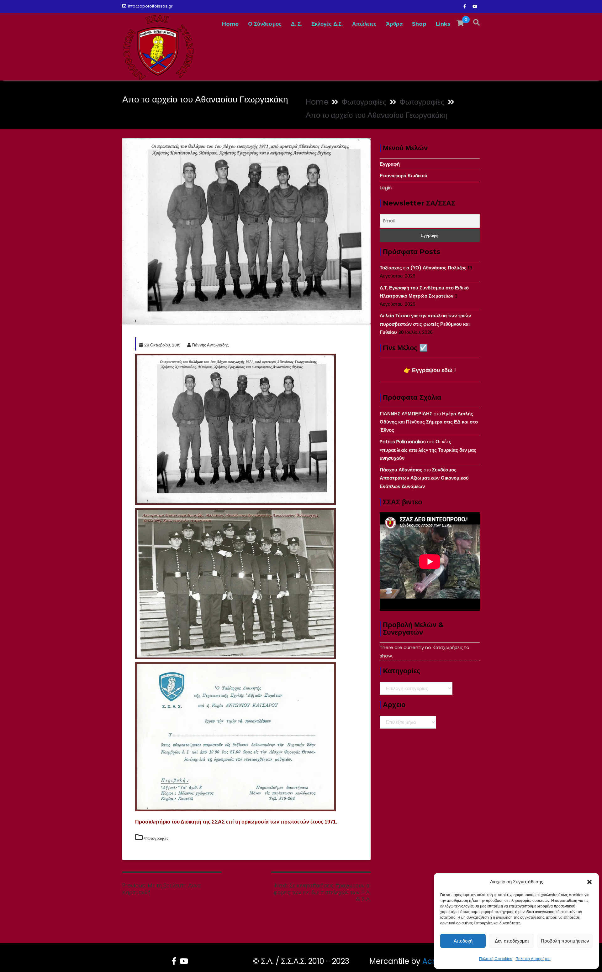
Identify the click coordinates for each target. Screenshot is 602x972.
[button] (589, 882)
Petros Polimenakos (403, 441)
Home (230, 24)
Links (443, 24)
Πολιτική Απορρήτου (533, 958)
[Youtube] (475, 7)
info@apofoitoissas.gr (150, 6)
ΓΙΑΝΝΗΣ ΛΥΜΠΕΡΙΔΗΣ (406, 413)
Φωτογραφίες (156, 838)
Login (386, 187)
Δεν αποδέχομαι (512, 941)
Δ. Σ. (296, 24)
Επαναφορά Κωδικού (403, 175)
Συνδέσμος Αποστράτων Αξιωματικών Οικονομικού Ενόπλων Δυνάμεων (424, 478)
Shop (419, 24)
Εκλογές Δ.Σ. (327, 24)
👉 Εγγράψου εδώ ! (430, 370)
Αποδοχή (463, 941)
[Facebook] (465, 7)
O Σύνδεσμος (265, 24)
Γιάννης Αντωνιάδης (210, 345)
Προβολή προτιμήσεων (565, 941)
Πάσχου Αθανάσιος (401, 469)
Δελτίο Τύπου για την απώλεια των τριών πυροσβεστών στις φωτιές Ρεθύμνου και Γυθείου (425, 323)
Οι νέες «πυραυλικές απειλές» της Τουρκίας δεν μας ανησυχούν (428, 449)
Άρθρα (394, 24)
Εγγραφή (390, 164)
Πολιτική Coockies (495, 958)
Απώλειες (364, 24)
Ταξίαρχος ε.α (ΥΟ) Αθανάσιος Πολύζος (423, 267)
